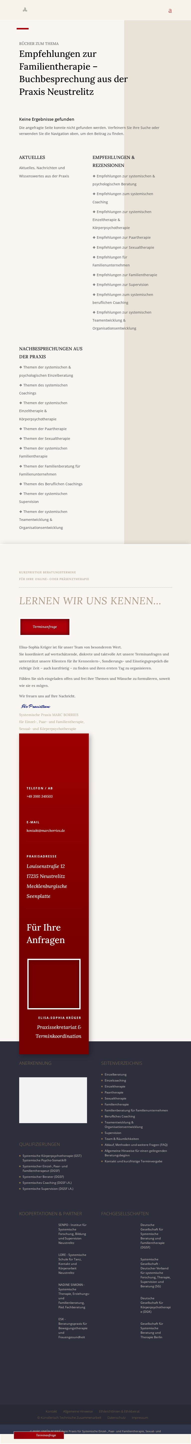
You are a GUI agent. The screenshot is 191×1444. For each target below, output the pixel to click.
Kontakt (51, 1411)
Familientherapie (117, 1104)
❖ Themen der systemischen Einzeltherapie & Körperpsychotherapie (43, 410)
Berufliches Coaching (120, 1116)
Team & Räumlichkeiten (122, 1139)
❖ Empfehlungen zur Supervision (120, 284)
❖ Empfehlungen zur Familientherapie (125, 274)
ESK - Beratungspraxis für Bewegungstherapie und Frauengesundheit (73, 1328)
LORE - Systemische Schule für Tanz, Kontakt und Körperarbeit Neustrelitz (72, 1264)
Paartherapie (114, 1092)
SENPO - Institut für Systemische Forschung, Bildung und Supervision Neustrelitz (72, 1234)
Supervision (113, 1133)
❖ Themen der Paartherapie (43, 428)
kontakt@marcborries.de (46, 830)
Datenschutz (116, 1417)
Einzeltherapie (115, 1086)
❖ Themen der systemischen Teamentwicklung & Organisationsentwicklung (43, 519)
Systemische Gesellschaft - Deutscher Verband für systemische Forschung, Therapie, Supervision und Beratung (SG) (156, 1272)
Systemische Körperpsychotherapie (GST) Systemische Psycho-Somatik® (52, 1158)
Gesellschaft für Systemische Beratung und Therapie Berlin (152, 1330)
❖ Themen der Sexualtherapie (44, 438)
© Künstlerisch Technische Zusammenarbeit (69, 1417)
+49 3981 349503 (40, 796)
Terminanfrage (46, 1435)
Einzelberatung (116, 1074)
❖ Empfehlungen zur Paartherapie (122, 237)
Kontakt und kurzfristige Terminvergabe (133, 1161)
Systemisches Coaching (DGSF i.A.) (47, 1183)
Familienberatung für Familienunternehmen (136, 1110)
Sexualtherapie (115, 1098)
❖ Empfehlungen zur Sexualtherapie (123, 247)
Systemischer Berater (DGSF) (43, 1177)
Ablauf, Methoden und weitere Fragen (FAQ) (136, 1145)
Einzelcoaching (115, 1080)
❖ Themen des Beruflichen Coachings (51, 483)
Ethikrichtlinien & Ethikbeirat (119, 1411)
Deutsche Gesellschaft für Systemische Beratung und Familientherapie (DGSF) (153, 1236)
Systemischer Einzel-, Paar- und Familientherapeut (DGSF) (45, 1168)
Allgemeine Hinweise (78, 1411)
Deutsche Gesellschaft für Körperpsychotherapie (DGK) (156, 1305)
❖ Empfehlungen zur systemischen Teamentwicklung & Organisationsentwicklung (122, 320)
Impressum (140, 1417)
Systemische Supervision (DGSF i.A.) (48, 1189)
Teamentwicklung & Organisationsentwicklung (124, 1124)
